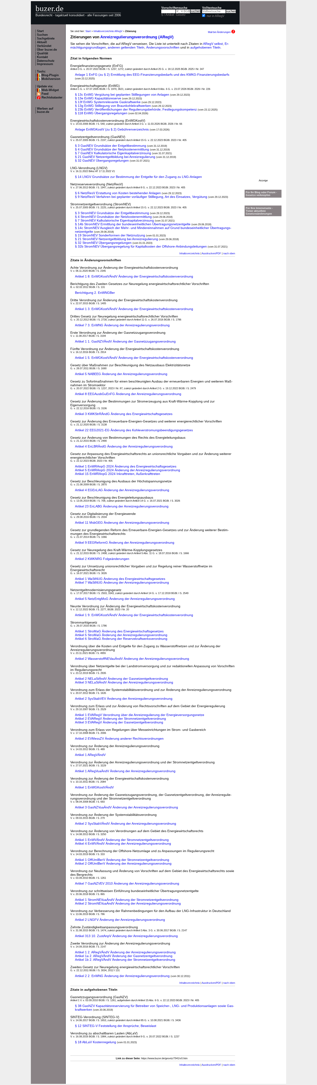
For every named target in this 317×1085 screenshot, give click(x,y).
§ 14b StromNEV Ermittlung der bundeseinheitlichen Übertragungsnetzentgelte (133, 224)
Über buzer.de (47, 49)
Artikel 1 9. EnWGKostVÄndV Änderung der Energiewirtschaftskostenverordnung (134, 615)
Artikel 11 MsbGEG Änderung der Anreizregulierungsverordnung (122, 522)
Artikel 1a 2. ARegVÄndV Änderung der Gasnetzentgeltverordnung (123, 956)
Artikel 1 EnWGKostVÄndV (94, 787)
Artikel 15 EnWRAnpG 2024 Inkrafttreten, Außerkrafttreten (117, 474)
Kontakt (42, 57)
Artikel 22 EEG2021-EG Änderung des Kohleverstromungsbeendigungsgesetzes (134, 430)
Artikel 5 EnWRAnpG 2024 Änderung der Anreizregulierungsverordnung (127, 470)
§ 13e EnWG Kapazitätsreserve (98, 98)
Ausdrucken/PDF (211, 253)
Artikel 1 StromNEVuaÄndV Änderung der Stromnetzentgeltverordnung (126, 900)
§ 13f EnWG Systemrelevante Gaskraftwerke (108, 102)
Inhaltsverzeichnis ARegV (108, 31)
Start (40, 31)
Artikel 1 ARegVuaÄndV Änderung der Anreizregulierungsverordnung (125, 771)
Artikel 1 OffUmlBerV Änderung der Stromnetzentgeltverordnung (122, 860)
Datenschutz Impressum (46, 62)
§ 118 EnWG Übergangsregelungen (101, 113)
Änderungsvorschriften (162, 47)
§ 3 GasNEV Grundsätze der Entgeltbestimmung (110, 145)
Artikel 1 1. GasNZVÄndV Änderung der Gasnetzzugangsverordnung (125, 341)
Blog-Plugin (50, 75)
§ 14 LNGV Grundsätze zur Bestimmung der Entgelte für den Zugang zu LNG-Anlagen (138, 177)
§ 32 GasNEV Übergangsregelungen (102, 160)
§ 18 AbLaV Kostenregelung (95, 1042)
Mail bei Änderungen (219, 32)
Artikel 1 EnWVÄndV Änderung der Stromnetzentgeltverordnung (122, 840)
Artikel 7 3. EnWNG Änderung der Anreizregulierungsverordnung (122, 325)
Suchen (42, 34)
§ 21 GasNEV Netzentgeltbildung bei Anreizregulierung (115, 157)
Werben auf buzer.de (45, 110)
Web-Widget (50, 90)
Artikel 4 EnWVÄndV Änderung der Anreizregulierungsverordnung (123, 843)
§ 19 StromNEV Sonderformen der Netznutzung (110, 235)
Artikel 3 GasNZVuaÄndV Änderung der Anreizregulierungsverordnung (126, 807)
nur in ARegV (215, 16)
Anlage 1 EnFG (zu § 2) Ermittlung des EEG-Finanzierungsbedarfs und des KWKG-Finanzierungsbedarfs (152, 74)
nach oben (229, 253)
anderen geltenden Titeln (126, 47)
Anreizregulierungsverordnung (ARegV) (137, 37)
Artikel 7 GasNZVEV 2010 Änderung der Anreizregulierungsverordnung (127, 883)
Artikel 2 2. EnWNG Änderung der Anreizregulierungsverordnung (122, 976)
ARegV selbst (213, 44)
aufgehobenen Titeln (205, 47)
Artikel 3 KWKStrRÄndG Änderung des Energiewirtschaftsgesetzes (123, 414)
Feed (45, 93)
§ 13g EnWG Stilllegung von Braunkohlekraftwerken (113, 106)
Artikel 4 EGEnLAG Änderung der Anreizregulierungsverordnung (122, 490)
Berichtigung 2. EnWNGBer (95, 292)
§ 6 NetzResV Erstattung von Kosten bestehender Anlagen (118, 193)
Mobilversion (51, 79)
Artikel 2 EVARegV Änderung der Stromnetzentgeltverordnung (120, 718)
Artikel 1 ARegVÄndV (90, 755)
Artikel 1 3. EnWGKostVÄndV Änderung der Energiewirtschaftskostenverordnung (134, 309)
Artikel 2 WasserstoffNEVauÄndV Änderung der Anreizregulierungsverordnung (132, 658)
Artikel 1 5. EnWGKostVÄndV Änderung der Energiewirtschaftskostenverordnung (134, 357)
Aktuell (42, 42)
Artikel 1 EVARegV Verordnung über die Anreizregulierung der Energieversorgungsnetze (139, 715)
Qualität (42, 53)
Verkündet (44, 46)
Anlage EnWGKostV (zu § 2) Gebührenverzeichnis (112, 129)
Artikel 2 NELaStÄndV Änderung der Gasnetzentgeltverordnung (121, 678)
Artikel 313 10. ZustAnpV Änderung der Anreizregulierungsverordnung (126, 936)
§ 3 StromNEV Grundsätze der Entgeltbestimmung (112, 213)
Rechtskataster (52, 97)
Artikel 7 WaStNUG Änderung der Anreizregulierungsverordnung (122, 582)
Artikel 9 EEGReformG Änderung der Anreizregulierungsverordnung (124, 542)
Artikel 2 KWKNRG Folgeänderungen (102, 559)
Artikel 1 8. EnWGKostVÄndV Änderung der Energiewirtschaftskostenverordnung (134, 276)
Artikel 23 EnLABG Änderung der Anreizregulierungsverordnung (121, 506)
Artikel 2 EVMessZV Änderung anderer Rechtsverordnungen (119, 738)
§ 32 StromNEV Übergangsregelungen (103, 243)
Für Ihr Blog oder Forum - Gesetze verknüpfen (261, 193)
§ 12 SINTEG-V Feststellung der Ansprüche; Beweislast (115, 1026)
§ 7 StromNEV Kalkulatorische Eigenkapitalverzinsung (114, 220)
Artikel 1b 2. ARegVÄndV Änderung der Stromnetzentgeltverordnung (125, 959)
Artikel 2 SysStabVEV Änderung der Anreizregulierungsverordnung (123, 698)
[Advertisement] (263, 109)
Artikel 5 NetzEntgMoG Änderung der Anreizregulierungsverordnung (125, 599)
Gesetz (181, 14)
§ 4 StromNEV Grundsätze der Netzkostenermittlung (113, 217)
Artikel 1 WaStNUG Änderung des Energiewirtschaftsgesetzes (120, 579)
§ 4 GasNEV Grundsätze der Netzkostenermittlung (112, 149)
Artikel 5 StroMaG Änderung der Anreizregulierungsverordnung (121, 635)
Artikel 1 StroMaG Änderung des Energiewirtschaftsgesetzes (119, 631)
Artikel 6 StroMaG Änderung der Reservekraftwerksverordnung (121, 639)
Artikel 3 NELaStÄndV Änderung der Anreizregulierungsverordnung (124, 682)
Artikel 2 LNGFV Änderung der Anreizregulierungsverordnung (120, 920)
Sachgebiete (46, 38)
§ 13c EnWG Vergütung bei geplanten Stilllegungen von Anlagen (122, 94)
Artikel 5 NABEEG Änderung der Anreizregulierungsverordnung (121, 374)
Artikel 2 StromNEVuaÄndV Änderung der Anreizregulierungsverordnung (128, 903)
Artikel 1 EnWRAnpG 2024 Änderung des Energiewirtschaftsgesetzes (125, 466)
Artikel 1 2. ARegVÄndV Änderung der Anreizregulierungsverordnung (125, 952)
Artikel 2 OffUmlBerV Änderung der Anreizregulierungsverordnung (123, 863)
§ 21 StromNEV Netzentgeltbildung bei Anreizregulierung (116, 239)
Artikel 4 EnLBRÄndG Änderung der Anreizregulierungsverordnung (124, 446)
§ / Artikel (167, 14)
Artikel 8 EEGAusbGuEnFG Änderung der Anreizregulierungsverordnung (128, 394)
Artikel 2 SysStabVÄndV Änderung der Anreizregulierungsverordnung (125, 823)
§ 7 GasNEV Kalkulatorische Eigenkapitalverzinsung (113, 153)
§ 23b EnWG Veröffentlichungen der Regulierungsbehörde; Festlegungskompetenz (136, 109)
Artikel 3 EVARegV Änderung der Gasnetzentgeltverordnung (119, 722)
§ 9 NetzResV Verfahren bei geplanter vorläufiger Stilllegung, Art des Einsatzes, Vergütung (141, 197)
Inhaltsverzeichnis (189, 253)
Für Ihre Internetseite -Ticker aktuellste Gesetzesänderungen (259, 211)
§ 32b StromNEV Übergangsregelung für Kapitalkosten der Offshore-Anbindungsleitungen (141, 246)
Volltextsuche (211, 8)
